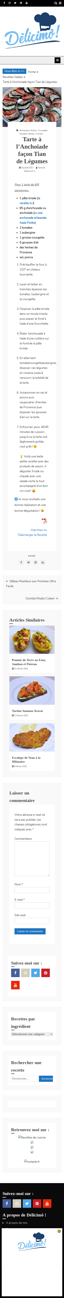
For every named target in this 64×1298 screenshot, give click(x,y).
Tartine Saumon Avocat (27, 711)
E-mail (20, 900)
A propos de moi (16, 1223)
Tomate (39, 133)
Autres (34, 130)
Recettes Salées (27, 133)
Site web (20, 915)
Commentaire (23, 839)
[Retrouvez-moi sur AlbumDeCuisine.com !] (32, 1142)
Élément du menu (4, 3)
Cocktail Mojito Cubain (40, 598)
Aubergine (25, 130)
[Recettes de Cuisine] (32, 1138)
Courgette (42, 130)
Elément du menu (15, 3)
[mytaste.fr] (32, 1162)
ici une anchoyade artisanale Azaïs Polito (33, 218)
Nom (19, 884)
